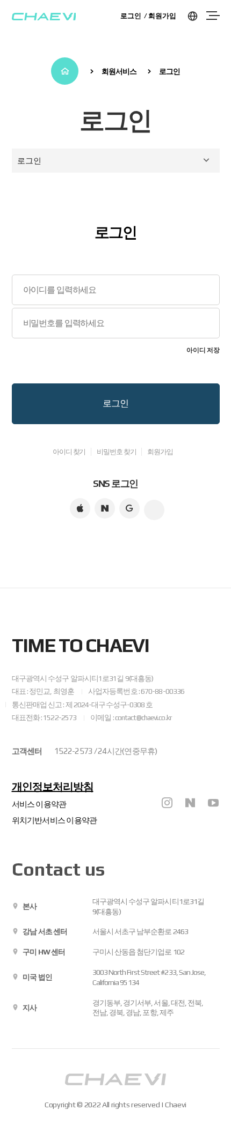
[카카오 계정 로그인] (154, 510)
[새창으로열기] (167, 802)
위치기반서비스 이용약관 (54, 820)
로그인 (130, 15)
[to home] (44, 16)
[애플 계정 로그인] (80, 508)
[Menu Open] (213, 15)
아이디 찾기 (69, 452)
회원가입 (162, 15)
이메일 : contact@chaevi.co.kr (131, 717)
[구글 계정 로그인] (129, 508)
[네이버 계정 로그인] (105, 508)
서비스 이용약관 (39, 804)
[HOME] (64, 71)
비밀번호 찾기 (116, 452)
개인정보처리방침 (52, 786)
